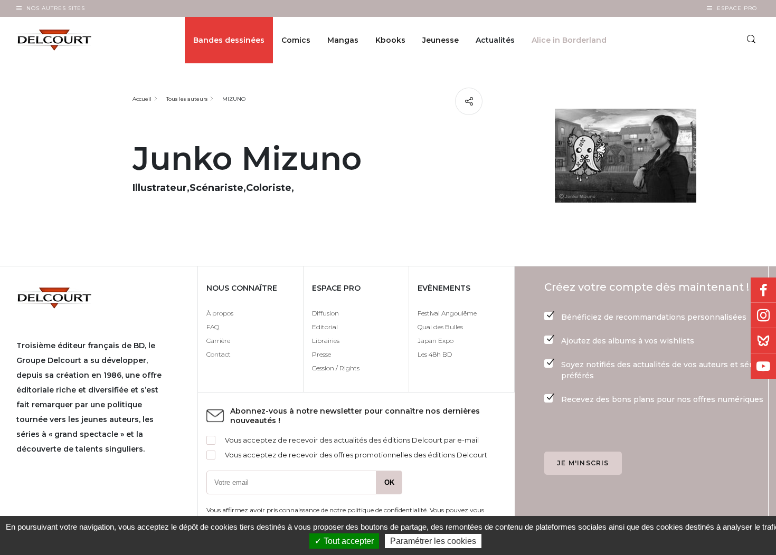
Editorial (325, 327)
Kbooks (390, 40)
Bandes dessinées (228, 40)
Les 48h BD (435, 354)
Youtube (763, 366)
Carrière (218, 341)
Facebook (763, 290)
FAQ (212, 327)
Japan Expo (435, 341)
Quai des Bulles (440, 327)
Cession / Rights (335, 368)
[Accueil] (62, 40)
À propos (219, 313)
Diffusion (325, 313)
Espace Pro (737, 8)
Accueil (142, 98)
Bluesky (763, 340)
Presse (321, 354)
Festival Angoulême (447, 313)
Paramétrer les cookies (433, 541)
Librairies (325, 341)
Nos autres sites (55, 8)
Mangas (342, 40)
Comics (295, 40)
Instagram (763, 315)
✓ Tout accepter (344, 541)
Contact (218, 354)
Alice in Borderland (569, 40)
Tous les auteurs (186, 98)
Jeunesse (440, 40)
